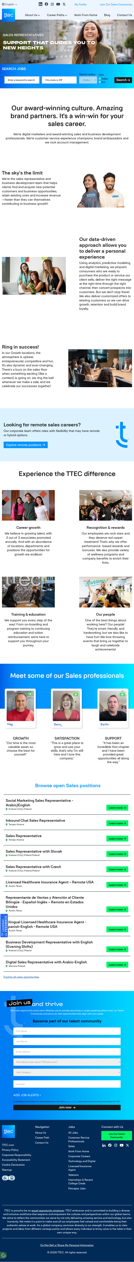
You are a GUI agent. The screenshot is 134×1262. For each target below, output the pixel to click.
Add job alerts (26, 1095)
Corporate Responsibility (16, 1155)
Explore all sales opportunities (21, 977)
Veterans (73, 1175)
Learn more (116, 807)
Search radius (87, 74)
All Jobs (73, 1132)
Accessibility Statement (16, 1160)
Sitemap (7, 1170)
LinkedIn (40, 4)
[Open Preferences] (3, 1255)
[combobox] (59, 80)
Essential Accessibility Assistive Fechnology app (8, 1177)
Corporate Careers (79, 1156)
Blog (107, 15)
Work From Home (85, 15)
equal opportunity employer (48, 1210)
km (103, 82)
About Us (31, 15)
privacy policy (72, 1101)
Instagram (52, 4)
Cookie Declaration (13, 1164)
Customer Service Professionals (78, 1139)
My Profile (80, 4)
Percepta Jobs (77, 1188)
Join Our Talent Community (116, 4)
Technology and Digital (81, 1161)
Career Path (42, 1137)
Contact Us (124, 15)
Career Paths (55, 15)
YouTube (58, 4)
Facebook (46, 4)
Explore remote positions (23, 445)
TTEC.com (8, 1145)
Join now (65, 1107)
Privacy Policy (10, 1150)
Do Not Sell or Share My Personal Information (67, 1245)
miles (104, 78)
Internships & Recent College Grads (80, 1181)
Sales (71, 1146)
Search (121, 80)
